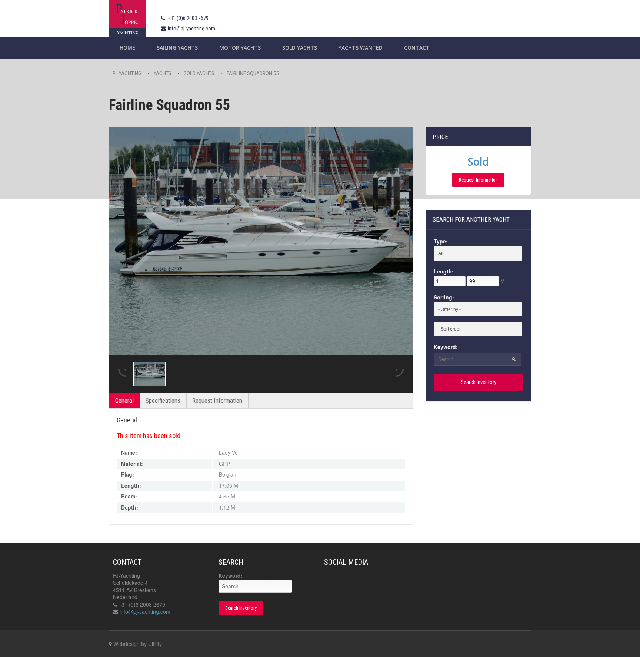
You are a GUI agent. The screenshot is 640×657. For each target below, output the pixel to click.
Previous (121, 374)
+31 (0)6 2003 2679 (188, 18)
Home (127, 47)
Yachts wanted (361, 47)
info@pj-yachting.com (191, 28)
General (124, 400)
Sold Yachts (299, 47)
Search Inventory (478, 382)
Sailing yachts (177, 47)
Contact (417, 47)
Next (400, 374)
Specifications (163, 400)
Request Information (217, 400)
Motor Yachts (240, 47)
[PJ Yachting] (127, 17)
